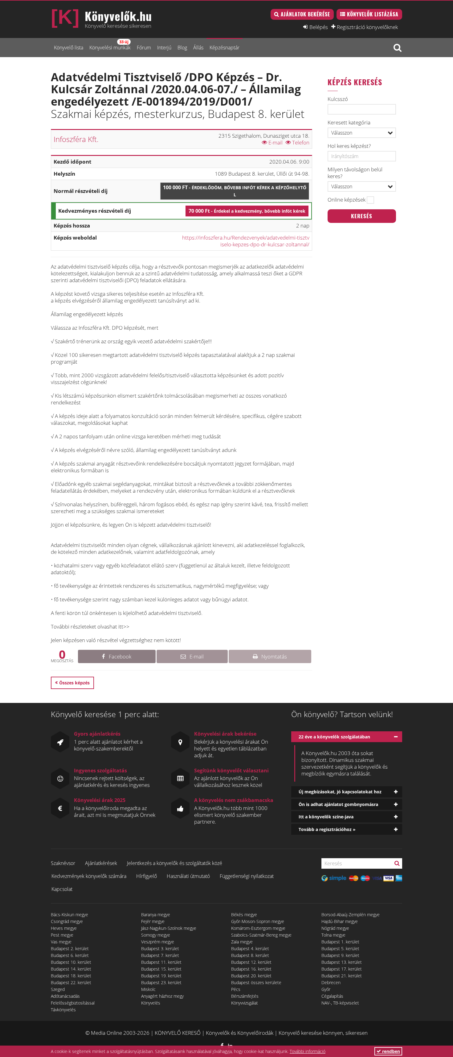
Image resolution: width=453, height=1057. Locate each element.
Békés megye (244, 914)
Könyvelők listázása (372, 14)
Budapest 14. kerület (71, 969)
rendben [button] (390, 1051)
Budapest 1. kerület (340, 942)
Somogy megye (155, 935)
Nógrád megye (335, 928)
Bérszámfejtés (245, 996)
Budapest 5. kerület (340, 948)
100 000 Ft (234, 191)
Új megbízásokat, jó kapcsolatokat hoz (340, 792)
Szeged (58, 989)
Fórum (144, 47)
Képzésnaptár (224, 47)
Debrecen (331, 982)
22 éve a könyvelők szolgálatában (334, 737)
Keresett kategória (349, 122)
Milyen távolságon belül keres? (355, 173)
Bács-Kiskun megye (69, 914)
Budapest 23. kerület (161, 982)
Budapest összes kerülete (256, 982)
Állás (198, 47)
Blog (182, 47)
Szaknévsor (63, 863)
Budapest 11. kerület (161, 962)
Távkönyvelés (63, 1010)
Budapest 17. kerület (341, 969)
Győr (325, 989)
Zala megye (242, 942)
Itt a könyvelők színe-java (326, 817)
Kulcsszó (338, 99)
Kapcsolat (61, 889)
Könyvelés (150, 1003)
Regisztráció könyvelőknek (367, 27)
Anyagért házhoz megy (162, 996)
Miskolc (148, 989)
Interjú (164, 47)
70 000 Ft (247, 210)
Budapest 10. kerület (71, 962)
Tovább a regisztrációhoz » (327, 829)
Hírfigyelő (146, 876)
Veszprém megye (157, 942)
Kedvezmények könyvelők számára (88, 876)
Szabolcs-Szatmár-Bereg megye (261, 935)
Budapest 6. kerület (70, 955)
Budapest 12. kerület (251, 962)
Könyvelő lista (68, 47)
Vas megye (61, 942)
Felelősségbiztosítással (73, 1003)
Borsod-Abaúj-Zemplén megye (350, 914)
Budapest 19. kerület (161, 976)
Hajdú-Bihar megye (339, 921)
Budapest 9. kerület (340, 955)
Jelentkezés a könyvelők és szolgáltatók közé (174, 863)
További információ (307, 1051)
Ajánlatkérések (101, 863)
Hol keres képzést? (349, 146)
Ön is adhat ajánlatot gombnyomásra (338, 804)
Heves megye (64, 928)
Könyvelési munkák (110, 45)
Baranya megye (155, 914)
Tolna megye (333, 935)
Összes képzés (74, 683)
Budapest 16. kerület (251, 969)
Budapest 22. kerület (71, 982)
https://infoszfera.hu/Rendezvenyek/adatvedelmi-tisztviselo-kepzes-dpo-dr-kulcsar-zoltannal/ (245, 241)
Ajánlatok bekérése (305, 14)
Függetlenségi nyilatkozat (247, 876)
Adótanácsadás (65, 996)
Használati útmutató (188, 876)
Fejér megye (153, 921)
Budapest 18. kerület (71, 976)
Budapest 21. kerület (341, 976)
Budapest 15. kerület (161, 969)
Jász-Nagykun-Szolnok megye (168, 928)
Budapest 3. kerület (160, 948)
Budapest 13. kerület (341, 962)
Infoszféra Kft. (76, 139)
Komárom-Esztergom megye (258, 928)
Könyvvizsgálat (244, 1003)
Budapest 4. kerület (250, 948)
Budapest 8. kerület (250, 955)
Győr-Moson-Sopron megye (257, 921)
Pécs (235, 989)
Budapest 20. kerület (251, 976)
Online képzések (346, 199)
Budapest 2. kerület (70, 948)
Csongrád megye (67, 921)
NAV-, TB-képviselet (340, 1003)
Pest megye (62, 935)
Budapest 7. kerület (160, 955)
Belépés (318, 27)
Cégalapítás (332, 996)
